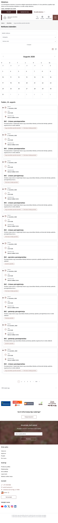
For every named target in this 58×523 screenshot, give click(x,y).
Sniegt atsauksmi (29, 417)
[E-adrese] (4, 492)
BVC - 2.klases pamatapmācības (14, 121)
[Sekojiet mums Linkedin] (15, 506)
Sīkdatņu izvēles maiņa (7, 476)
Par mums (3, 458)
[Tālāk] (55, 403)
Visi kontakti (9, 497)
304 (36, 381)
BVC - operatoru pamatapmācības (15, 257)
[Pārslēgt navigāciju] (55, 17)
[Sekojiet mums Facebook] (5, 506)
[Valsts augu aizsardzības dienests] (10, 17)
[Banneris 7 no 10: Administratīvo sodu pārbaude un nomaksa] (29, 403)
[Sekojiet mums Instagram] (12, 506)
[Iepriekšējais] (3, 403)
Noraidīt (9, 12)
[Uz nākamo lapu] (39, 381)
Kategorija (5, 37)
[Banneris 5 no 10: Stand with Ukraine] (5, 403)
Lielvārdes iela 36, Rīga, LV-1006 (11, 489)
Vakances (3, 451)
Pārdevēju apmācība (9, 318)
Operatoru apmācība (9, 263)
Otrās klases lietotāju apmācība (29, 128)
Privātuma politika (5, 466)
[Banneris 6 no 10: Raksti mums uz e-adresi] (17, 403)
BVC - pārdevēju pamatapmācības (15, 339)
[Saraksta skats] (56, 49)
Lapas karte (4, 474)
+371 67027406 (7, 485)
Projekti (3, 456)
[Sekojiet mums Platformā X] (9, 506)
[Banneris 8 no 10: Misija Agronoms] (41, 403)
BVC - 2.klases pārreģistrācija (13, 176)
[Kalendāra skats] (53, 49)
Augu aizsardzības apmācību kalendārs (13, 128)
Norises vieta (6, 41)
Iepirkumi (3, 453)
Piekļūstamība (4, 469)
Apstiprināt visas (25, 12)
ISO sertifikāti (4, 471)
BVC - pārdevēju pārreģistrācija (14, 311)
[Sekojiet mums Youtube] (2, 506)
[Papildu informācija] (8, 492)
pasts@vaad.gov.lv (7, 487)
